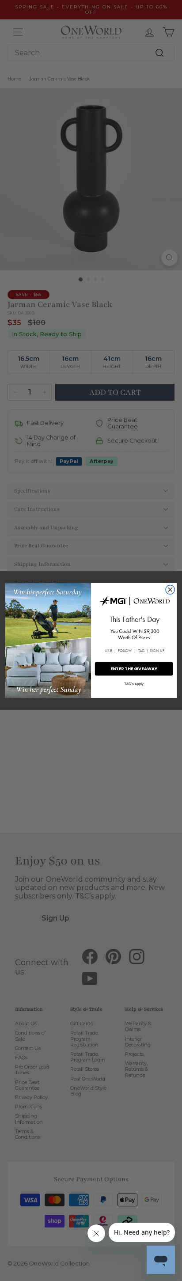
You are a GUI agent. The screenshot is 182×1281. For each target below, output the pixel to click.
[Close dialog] (170, 590)
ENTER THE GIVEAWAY (134, 669)
